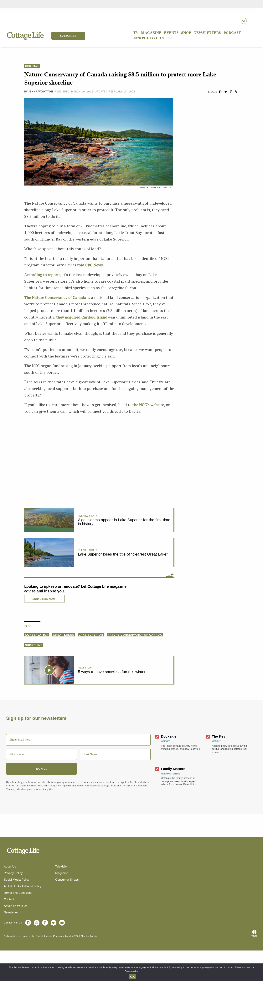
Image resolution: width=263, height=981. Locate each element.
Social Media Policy (17, 879)
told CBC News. (90, 265)
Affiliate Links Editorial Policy (23, 886)
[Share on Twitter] (225, 91)
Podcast (232, 33)
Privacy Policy (13, 873)
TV (135, 33)
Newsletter (11, 912)
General (32, 66)
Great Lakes (63, 634)
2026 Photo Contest (153, 38)
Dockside (168, 736)
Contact (9, 899)
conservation (37, 634)
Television (61, 866)
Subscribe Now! (44, 599)
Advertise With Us (16, 905)
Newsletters (207, 33)
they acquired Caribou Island (81, 317)
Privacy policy (131, 971)
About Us (10, 866)
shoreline (33, 645)
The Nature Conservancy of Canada (55, 297)
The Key (218, 736)
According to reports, (43, 274)
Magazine (151, 33)
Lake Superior (91, 634)
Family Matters (173, 769)
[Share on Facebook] (220, 91)
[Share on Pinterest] (231, 91)
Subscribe (68, 35)
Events (171, 33)
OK (132, 976)
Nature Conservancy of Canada (134, 634)
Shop (186, 33)
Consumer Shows (67, 879)
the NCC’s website (148, 404)
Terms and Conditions (18, 892)
